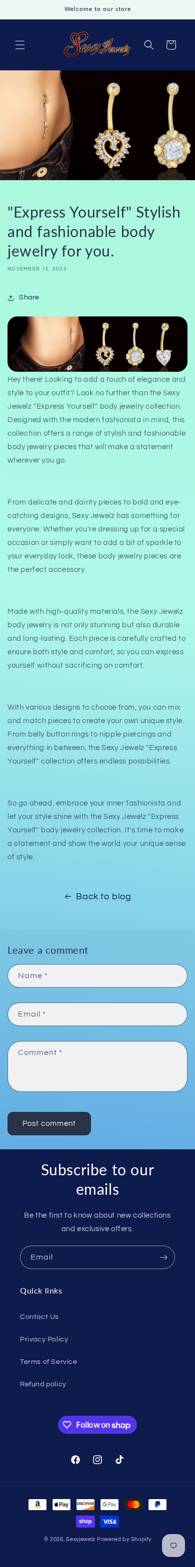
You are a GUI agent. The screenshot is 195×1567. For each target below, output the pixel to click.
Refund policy (43, 1384)
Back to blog (103, 896)
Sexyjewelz (81, 1539)
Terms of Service (49, 1361)
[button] (20, 45)
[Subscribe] (163, 1257)
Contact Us (39, 1316)
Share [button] (29, 297)
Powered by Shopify (124, 1539)
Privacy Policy (44, 1339)
